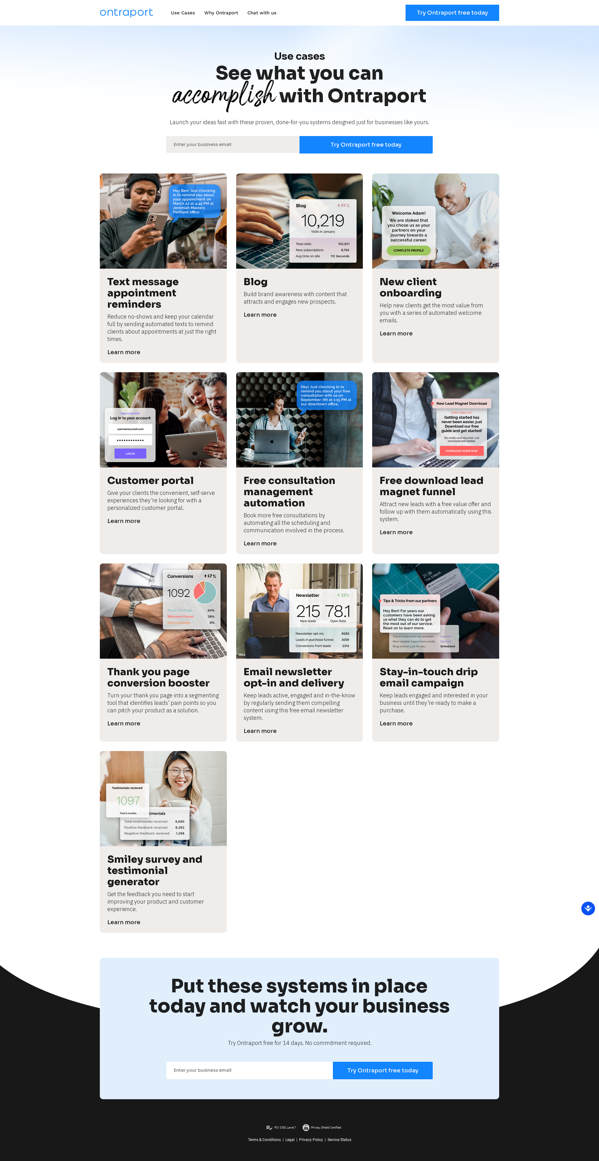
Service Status (339, 1140)
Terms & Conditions (264, 1140)
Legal (290, 1140)
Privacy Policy (311, 1140)
